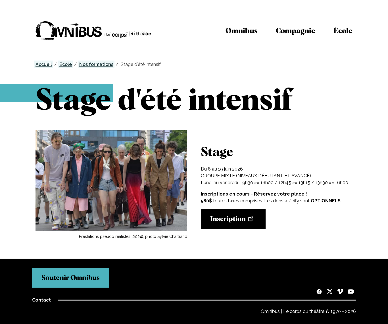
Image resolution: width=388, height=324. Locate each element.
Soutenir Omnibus (70, 277)
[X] (330, 292)
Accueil (44, 64)
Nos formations (96, 64)
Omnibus (242, 30)
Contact (41, 300)
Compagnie (295, 30)
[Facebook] (319, 292)
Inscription (228, 219)
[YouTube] (351, 292)
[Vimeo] (340, 292)
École (342, 30)
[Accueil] (93, 30)
